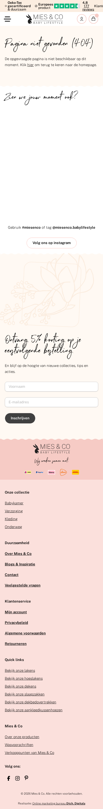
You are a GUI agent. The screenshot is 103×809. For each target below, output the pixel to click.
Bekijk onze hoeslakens (24, 678)
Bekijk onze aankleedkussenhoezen (34, 710)
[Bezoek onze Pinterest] (26, 778)
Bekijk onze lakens (20, 670)
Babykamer (14, 503)
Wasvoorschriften (19, 745)
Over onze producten (22, 737)
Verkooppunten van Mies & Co (29, 753)
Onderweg (13, 527)
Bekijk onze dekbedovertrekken (30, 702)
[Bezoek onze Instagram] (17, 778)
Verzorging (14, 511)
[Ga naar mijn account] (81, 19)
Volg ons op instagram (52, 243)
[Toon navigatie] (8, 19)
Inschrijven (20, 418)
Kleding (11, 519)
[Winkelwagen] (93, 19)
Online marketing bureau (58, 803)
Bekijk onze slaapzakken (25, 694)
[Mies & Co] (44, 19)
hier (30, 65)
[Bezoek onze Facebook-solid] (8, 778)
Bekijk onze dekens (20, 686)
